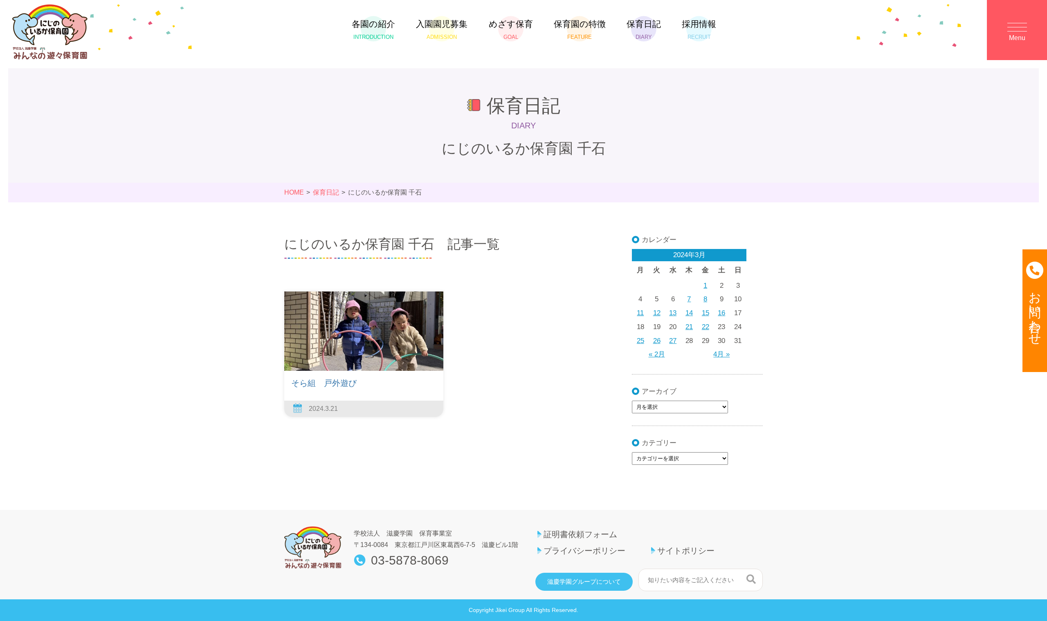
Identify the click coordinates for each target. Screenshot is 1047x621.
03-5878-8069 (410, 560)
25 (640, 341)
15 (705, 313)
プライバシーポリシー (584, 550)
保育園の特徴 (580, 29)
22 (705, 327)
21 (689, 327)
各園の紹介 (373, 29)
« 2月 (657, 354)
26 (657, 341)
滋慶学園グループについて (584, 581)
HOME (294, 192)
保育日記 (644, 29)
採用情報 (699, 29)
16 (721, 313)
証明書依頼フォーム (580, 534)
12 (657, 313)
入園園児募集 (441, 29)
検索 (751, 579)
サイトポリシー (685, 550)
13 (672, 313)
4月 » (721, 354)
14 (689, 313)
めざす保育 (511, 29)
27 (672, 341)
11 (640, 313)
